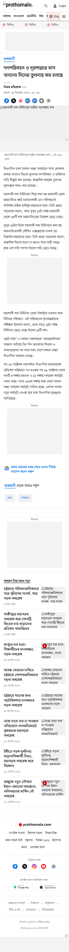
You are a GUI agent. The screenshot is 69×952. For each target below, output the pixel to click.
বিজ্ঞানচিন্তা (51, 833)
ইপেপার (56, 840)
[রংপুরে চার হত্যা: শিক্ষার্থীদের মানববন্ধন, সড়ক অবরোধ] (53, 652)
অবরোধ (25, 498)
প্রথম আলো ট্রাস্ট (14, 840)
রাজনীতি (31, 16)
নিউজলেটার (48, 910)
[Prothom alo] (18, 6)
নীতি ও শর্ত (14, 910)
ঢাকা (9, 498)
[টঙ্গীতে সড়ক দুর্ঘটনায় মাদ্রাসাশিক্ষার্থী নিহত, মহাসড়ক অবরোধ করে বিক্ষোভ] (53, 761)
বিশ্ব (41, 16)
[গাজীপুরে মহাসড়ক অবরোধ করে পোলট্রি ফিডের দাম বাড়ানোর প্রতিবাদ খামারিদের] (53, 624)
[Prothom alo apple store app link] (48, 887)
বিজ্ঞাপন (35, 903)
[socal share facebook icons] (7, 103)
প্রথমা (24, 847)
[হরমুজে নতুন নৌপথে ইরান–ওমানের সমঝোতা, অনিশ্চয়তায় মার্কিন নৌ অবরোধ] (53, 792)
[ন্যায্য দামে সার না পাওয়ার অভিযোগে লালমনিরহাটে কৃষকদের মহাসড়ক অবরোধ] (53, 731)
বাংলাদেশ (19, 16)
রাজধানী (9, 59)
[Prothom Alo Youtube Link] (45, 867)
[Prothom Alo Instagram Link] (36, 867)
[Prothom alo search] (46, 6)
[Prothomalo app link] (21, 887)
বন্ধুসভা (29, 840)
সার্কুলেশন (50, 903)
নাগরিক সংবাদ (17, 833)
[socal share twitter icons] (14, 103)
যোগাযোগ (31, 910)
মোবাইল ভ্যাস (37, 847)
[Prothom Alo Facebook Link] (17, 867)
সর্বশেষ (7, 16)
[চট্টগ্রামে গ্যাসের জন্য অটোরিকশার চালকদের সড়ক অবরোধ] (53, 703)
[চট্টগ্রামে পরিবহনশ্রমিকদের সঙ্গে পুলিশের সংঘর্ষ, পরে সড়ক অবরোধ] (53, 596)
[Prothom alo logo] (34, 825)
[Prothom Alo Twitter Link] (26, 867)
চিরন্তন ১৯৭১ (42, 840)
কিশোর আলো (35, 833)
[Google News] (53, 867)
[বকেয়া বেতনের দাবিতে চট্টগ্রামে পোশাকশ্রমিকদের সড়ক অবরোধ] (53, 678)
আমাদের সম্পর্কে (16, 903)
